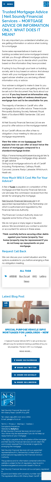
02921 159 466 (10, 417)
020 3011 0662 (24, 417)
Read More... (25, 351)
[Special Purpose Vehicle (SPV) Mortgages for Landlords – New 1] (25, 312)
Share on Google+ (27, 375)
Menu (10, 4)
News (26, 281)
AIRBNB (13, 276)
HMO (34, 276)
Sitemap (20, 424)
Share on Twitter (27, 368)
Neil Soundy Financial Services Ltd (18, 201)
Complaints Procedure (10, 426)
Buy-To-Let (24, 276)
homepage (30, 141)
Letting (43, 276)
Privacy (12, 424)
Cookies (29, 424)
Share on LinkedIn (26, 382)
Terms (3, 424)
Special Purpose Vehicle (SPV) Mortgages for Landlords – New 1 (26, 332)
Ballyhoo (15, 429)
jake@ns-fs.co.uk (14, 419)
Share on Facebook (26, 360)
